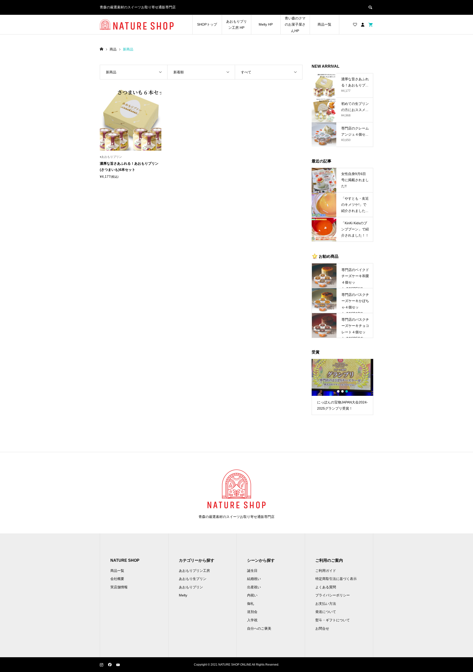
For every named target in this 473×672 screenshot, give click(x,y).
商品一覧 (324, 24)
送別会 (252, 612)
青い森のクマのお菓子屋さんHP (295, 24)
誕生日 (252, 571)
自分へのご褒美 (259, 628)
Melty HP (266, 24)
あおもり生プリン (192, 579)
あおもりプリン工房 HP (236, 24)
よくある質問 (325, 587)
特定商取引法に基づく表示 (336, 579)
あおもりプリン (191, 587)
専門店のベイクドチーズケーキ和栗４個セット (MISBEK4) (355, 278)
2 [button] (342, 391)
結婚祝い (254, 579)
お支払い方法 (325, 604)
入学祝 (252, 620)
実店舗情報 (119, 587)
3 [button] (347, 391)
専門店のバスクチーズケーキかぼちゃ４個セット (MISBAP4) (355, 303)
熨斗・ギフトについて (332, 620)
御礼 (250, 604)
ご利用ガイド (325, 571)
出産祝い (254, 587)
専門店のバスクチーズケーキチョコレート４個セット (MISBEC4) (355, 328)
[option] (342, 387)
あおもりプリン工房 (194, 571)
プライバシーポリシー (332, 595)
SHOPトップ (207, 24)
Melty (183, 595)
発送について (325, 612)
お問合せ (322, 628)
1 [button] (338, 391)
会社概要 (117, 579)
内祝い (252, 595)
